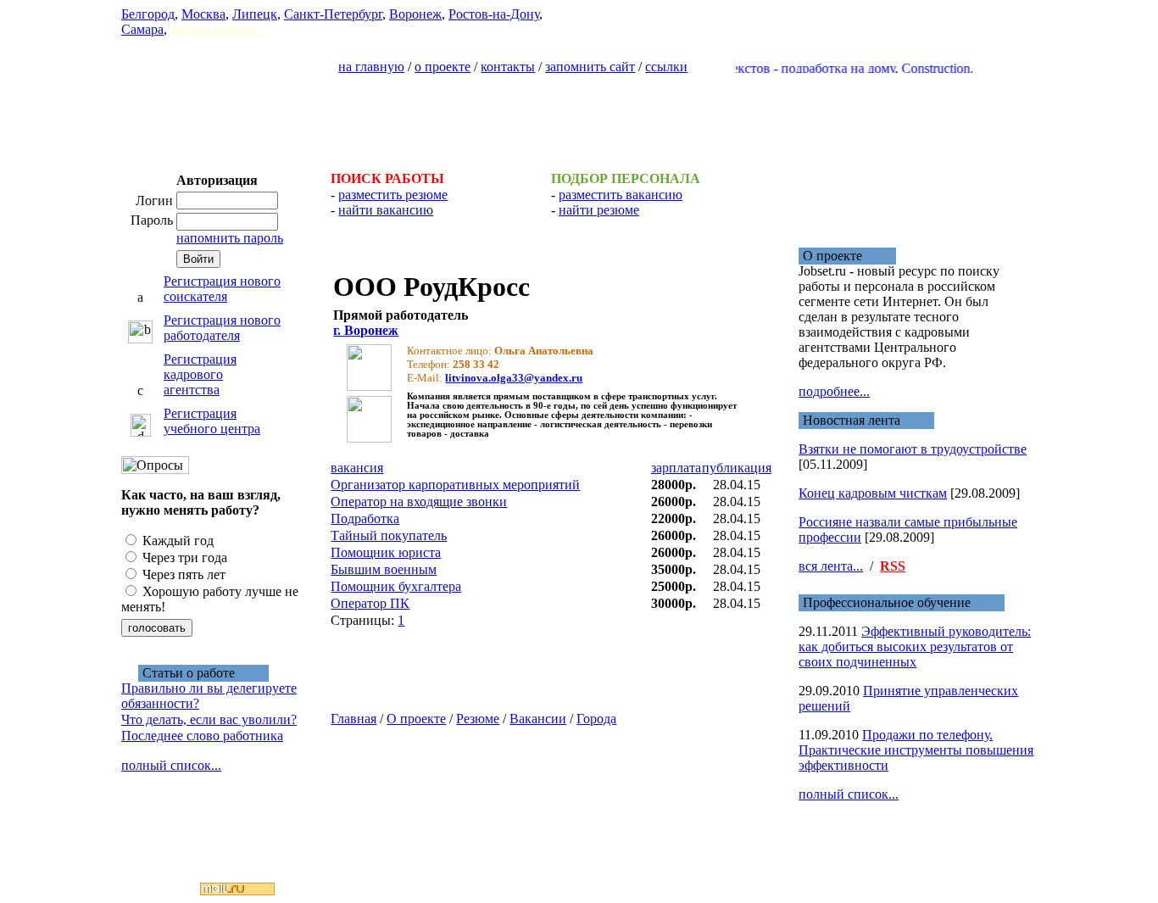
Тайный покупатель (389, 535)
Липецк (254, 14)
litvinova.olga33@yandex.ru (513, 377)
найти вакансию (385, 210)
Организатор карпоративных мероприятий (455, 484)
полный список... (171, 765)
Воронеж (415, 14)
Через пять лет (182, 574)
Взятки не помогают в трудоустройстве (913, 449)
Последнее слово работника (202, 735)
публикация (736, 467)
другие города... (216, 29)
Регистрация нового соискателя (222, 289)
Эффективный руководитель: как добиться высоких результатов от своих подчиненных (915, 646)
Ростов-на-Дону (493, 14)
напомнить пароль (229, 238)
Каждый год (176, 540)
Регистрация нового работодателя (222, 328)
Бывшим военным (384, 569)
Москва (203, 14)
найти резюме (599, 210)
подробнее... (834, 391)
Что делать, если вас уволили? (209, 719)
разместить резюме (393, 194)
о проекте (442, 66)
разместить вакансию (620, 194)
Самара (142, 29)
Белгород (148, 14)
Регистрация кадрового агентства (200, 374)
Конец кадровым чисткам (873, 493)
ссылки (666, 66)
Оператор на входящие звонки (419, 501)
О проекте (416, 718)
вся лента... (831, 566)
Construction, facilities (947, 68)
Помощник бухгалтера (396, 586)
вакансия (357, 467)
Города (596, 718)
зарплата (676, 467)
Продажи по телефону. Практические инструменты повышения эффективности (916, 749)
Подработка (365, 518)
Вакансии (537, 718)
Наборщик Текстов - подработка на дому (763, 68)
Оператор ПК (370, 603)
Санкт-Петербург (333, 14)
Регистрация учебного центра (212, 421)
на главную (371, 66)
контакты (508, 66)
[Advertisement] (579, 115)
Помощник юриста (386, 552)
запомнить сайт (590, 66)
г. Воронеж (365, 330)
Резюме (477, 718)
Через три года (183, 557)
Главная (353, 718)
